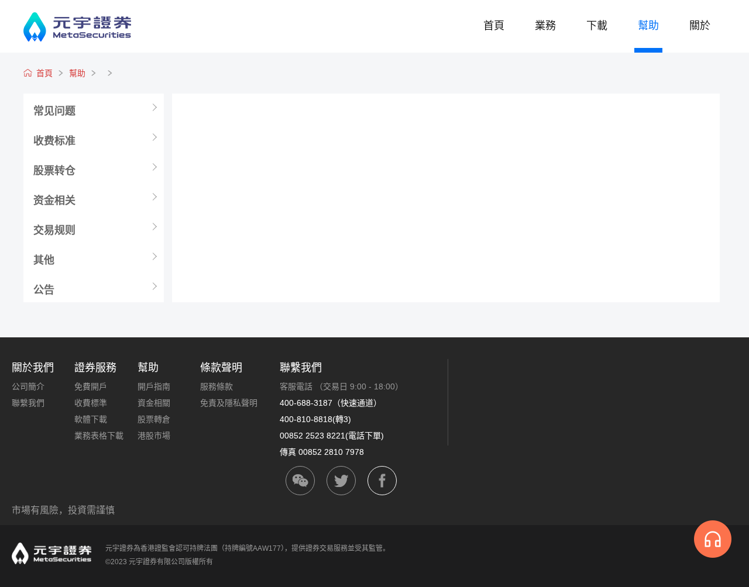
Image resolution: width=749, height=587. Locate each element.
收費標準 (90, 403)
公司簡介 (28, 386)
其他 (43, 260)
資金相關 (154, 403)
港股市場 (154, 435)
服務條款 (216, 386)
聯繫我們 (28, 403)
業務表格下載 (98, 435)
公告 (43, 290)
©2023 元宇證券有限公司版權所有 (159, 562)
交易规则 (54, 230)
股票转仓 (54, 171)
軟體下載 (90, 419)
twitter (341, 481)
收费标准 (54, 141)
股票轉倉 (154, 419)
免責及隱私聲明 (228, 403)
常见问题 (54, 111)
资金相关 (54, 200)
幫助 (648, 26)
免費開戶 (90, 386)
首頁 (493, 26)
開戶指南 (154, 386)
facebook (382, 481)
